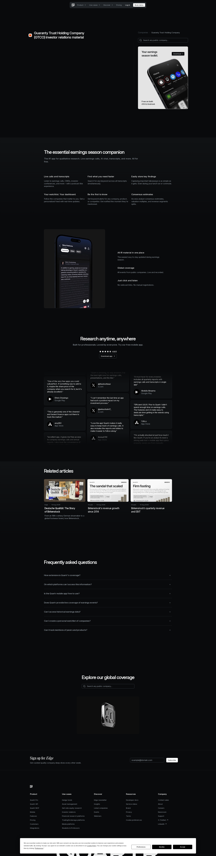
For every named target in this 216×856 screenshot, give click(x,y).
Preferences (141, 847)
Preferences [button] (39, 848)
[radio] (100, 351)
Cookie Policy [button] (91, 846)
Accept (182, 847)
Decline (161, 847)
